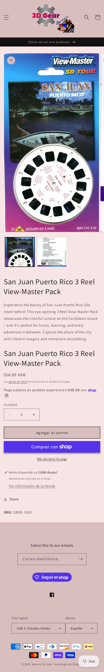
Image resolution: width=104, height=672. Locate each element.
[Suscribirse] (80, 559)
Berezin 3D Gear (42, 664)
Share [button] (14, 499)
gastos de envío (18, 381)
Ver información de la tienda (32, 486)
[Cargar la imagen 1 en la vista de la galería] (20, 252)
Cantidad (10, 405)
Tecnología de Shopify (68, 664)
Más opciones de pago (52, 459)
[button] (6, 17)
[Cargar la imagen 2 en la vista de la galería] (52, 252)
